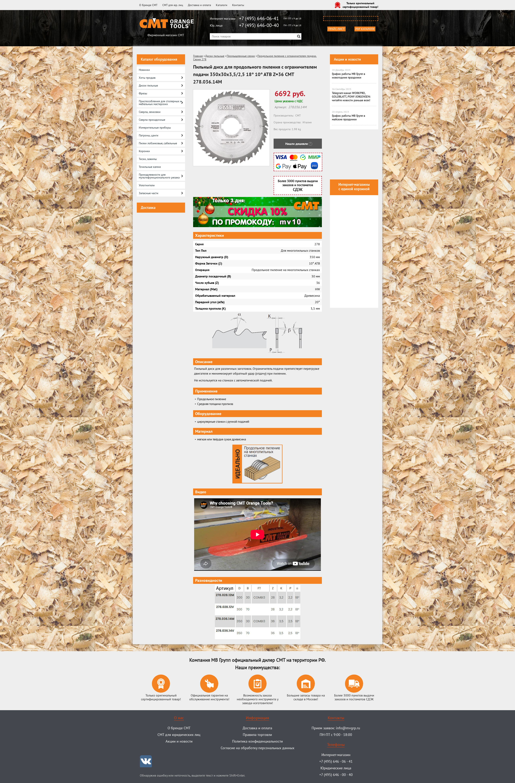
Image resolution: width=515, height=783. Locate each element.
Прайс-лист (336, 29)
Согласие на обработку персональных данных (257, 748)
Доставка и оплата (199, 5)
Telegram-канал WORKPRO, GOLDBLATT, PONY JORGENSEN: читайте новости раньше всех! (351, 96)
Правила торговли (257, 734)
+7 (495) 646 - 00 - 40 (336, 774)
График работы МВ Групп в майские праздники (348, 117)
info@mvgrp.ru (348, 728)
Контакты (238, 5)
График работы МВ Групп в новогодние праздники (348, 75)
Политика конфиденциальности (257, 741)
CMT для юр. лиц (172, 5)
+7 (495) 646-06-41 (259, 18)
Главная (198, 56)
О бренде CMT (148, 5)
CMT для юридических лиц (179, 734)
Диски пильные (214, 56)
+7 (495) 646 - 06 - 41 (336, 761)
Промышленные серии (241, 56)
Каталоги (221, 5)
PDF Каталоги (364, 29)
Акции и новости (347, 59)
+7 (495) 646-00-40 (259, 25)
